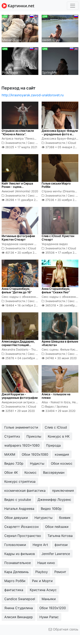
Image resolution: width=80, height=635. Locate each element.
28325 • (21, 147)
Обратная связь (65, 629)
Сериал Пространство (22, 536)
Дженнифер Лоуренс (54, 499)
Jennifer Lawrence (55, 554)
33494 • (60, 411)
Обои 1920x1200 (52, 608)
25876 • (24, 358)
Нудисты (37, 463)
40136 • (22, 252)
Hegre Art (40, 545)
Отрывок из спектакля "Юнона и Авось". (18, 132)
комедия (62, 454)
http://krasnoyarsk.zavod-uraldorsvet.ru (33, 95)
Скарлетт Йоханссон (21, 527)
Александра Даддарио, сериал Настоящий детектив (18, 345)
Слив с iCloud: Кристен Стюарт (58, 237)
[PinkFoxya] (20, 61)
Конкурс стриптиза (19, 481)
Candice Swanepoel (19, 599)
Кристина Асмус (43, 590)
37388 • (62, 147)
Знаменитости (15, 142)
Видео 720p (13, 463)
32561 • (20, 411)
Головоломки (15, 545)
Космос (30, 472)
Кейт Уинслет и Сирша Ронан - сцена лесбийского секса (17, 187)
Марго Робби (14, 581)
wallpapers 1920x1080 (22, 445)
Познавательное (17, 563)
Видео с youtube (17, 499)
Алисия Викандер (18, 617)
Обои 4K (11, 472)
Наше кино (46, 563)
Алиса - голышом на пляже (56, 395)
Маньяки (49, 599)
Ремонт (60, 572)
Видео (49, 406)
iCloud (72, 142)
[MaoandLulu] (20, 28)
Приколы (33, 436)
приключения (63, 490)
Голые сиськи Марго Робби (56, 185)
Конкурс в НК (59, 436)
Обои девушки (16, 518)
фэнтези (61, 545)
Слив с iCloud (56, 427)
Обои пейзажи (57, 527)
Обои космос (61, 463)
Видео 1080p (51, 509)
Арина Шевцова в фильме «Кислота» (60, 343)
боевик (65, 518)
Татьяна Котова (60, 536)
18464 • (23, 305)
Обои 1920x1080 (35, 454)
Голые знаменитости (21, 427)
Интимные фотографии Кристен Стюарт (18, 237)
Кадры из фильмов (19, 554)
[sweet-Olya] (60, 28)
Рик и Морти (42, 581)
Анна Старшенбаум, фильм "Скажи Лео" (56, 290)
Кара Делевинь (16, 572)
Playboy (41, 572)
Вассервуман (53, 472)
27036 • (62, 200)
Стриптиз (12, 436)
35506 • (62, 252)
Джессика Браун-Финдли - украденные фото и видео (60, 134)
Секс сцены (36, 142)
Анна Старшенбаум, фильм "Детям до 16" (17, 290)
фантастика (13, 590)
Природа (53, 445)
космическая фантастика (25, 490)
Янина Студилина (18, 608)
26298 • (23, 200)
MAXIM (9, 454)
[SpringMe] (60, 61)
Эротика (62, 406)
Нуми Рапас (49, 617)
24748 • (61, 358)
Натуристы (43, 518)
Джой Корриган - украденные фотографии (20, 395)
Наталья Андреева (19, 509)
